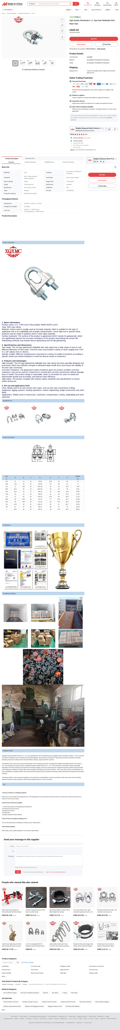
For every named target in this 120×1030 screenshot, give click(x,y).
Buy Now (94, 39)
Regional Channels (82, 1016)
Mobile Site (100, 1016)
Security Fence (6, 969)
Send (17, 872)
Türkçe (96, 1018)
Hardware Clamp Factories (30, 1002)
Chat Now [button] (107, 44)
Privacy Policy (87, 1022)
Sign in (116, 5)
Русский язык (43, 1018)
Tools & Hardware (11, 13)
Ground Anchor (93, 969)
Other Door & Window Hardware (30, 993)
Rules (116, 10)
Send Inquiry (81, 44)
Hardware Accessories (23, 13)
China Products (23, 1016)
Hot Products (14, 1016)
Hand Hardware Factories (10, 1002)
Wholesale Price (63, 1016)
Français (35, 1018)
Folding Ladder (93, 973)
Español (22, 1018)
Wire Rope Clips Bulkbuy (73, 1006)
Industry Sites (72, 1016)
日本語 (80, 1018)
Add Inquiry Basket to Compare (34, 69)
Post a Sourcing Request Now (56, 872)
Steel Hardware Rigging (102, 1002)
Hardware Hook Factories (49, 1002)
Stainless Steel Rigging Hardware (34, 1006)
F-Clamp (64, 993)
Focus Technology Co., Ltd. (48, 1022)
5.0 (95, 161)
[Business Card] (115, 167)
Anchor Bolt (34, 969)
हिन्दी (85, 1018)
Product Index (92, 1016)
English (16, 1018)
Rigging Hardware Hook (55, 1006)
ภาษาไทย (90, 1018)
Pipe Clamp (74, 993)
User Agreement (70, 1022)
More (3, 976)
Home (3, 13)
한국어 (75, 1018)
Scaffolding (5, 966)
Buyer (77, 10)
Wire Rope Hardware (85, 1002)
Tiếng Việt (102, 1018)
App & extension (96, 10)
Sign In (72, 150)
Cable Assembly (6, 973)
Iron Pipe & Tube (35, 966)
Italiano (51, 1018)
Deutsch (57, 1018)
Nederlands (63, 1018)
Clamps (33, 13)
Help (85, 10)
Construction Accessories (96, 966)
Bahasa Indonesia (112, 1018)
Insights (107, 1016)
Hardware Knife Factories (68, 1002)
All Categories (8, 10)
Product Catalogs (28, 962)
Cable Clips (63, 973)
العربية (70, 1018)
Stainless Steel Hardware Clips (12, 1006)
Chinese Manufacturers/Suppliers (37, 1016)
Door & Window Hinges (10, 993)
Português (28, 1018)
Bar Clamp (55, 993)
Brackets (45, 993)
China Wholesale (52, 1016)
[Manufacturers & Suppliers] (12, 4)
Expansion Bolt (64, 969)
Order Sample (101, 49)
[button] (78, 162)
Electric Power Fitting (37, 973)
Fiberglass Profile (65, 966)
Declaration (79, 1022)
